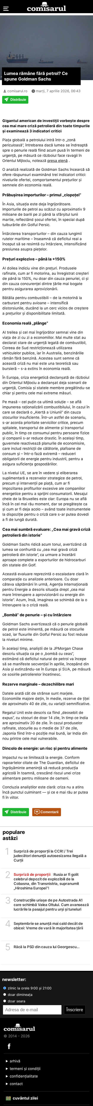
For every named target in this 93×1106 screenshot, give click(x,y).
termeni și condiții (25, 1068)
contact (16, 1084)
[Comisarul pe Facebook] (9, 1046)
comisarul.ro (17, 91)
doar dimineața (19, 994)
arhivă (15, 1061)
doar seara (16, 1001)
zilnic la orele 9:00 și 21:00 (29, 988)
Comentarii (49, 812)
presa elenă (57, 160)
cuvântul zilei (25, 1098)
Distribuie (18, 99)
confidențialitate (24, 1076)
